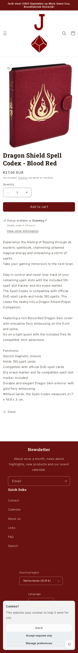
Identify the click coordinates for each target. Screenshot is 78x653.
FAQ (11, 536)
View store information (23, 231)
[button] (5, 33)
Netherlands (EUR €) (37, 580)
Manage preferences (39, 643)
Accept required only (39, 635)
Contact (13, 500)
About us (14, 518)
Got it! (39, 627)
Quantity (8, 184)
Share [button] (12, 411)
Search (13, 545)
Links (11, 527)
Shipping (22, 177)
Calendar (14, 509)
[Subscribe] (65, 481)
